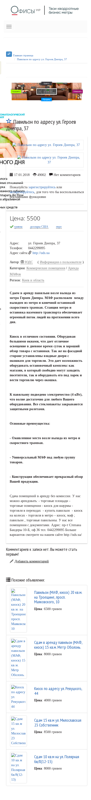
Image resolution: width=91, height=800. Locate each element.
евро (59, 226)
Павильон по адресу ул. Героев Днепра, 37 (42, 59)
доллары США (39, 226)
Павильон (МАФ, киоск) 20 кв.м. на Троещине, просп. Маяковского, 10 (58, 597)
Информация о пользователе (61, 262)
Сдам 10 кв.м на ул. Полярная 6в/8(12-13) (56, 759)
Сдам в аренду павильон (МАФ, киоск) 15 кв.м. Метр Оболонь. (58, 645)
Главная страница (23, 55)
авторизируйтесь (22, 192)
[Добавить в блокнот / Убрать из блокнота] (9, 121)
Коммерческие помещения (45, 268)
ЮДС (28, 262)
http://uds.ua (41, 253)
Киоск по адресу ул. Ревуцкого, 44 (58, 691)
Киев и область (33, 280)
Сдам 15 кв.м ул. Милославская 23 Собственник (57, 722)
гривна (18, 226)
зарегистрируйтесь (42, 187)
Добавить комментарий (32, 561)
